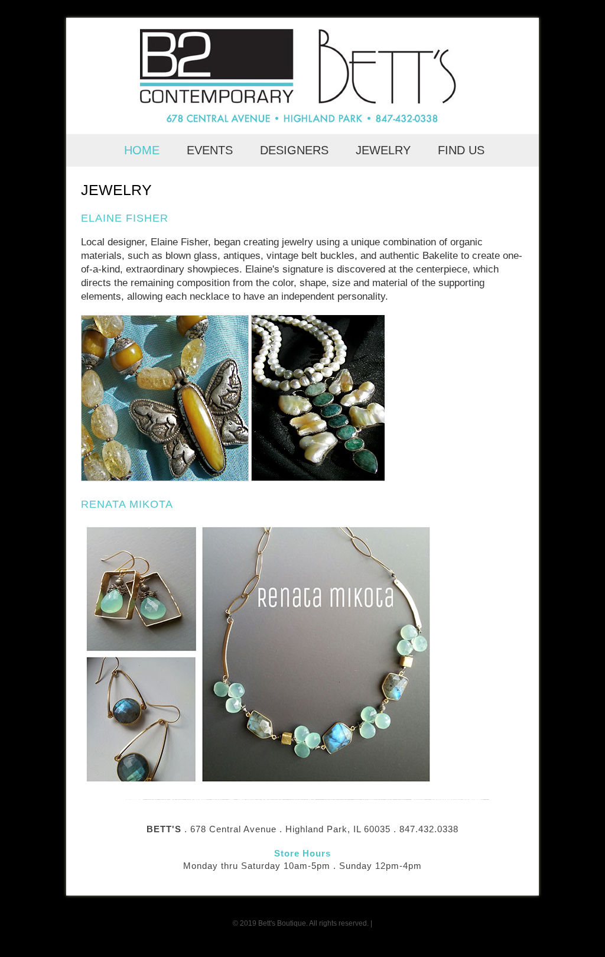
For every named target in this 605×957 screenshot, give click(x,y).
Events (211, 150)
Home (143, 150)
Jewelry (385, 150)
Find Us (461, 150)
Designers (296, 150)
